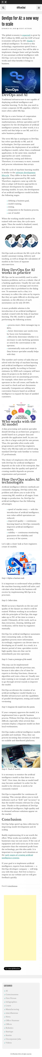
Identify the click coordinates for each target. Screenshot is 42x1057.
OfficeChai (21, 7)
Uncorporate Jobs (13, 1039)
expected (26, 35)
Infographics (11, 1002)
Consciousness (12, 994)
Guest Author (25, 28)
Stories (9, 1035)
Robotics (9, 1028)
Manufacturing (12, 1009)
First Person (11, 998)
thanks (30, 41)
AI (7, 991)
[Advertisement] (20, 928)
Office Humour (12, 1020)
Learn (8, 1006)
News (8, 1017)
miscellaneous (12, 886)
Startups (9, 1031)
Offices (9, 1024)
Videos (9, 1043)
